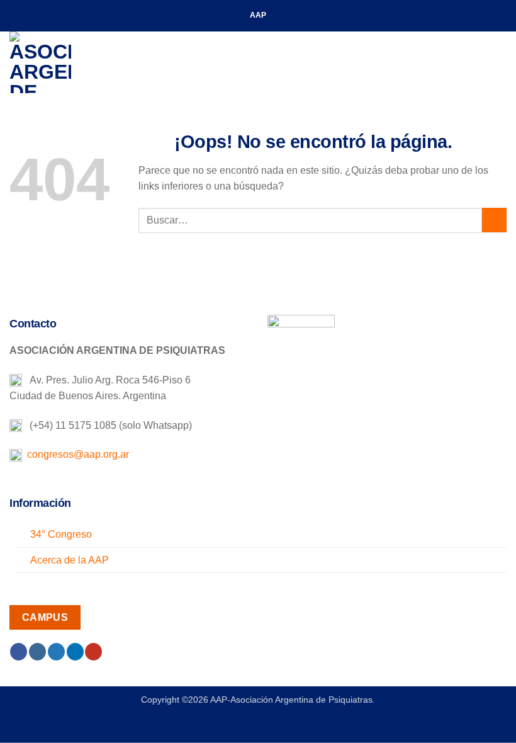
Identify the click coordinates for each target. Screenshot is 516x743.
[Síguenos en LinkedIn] (75, 652)
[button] (499, 62)
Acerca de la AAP (69, 560)
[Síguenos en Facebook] (18, 652)
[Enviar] (494, 220)
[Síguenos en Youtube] (93, 652)
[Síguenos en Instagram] (37, 652)
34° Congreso (61, 534)
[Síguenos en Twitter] (56, 652)
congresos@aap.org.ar (75, 454)
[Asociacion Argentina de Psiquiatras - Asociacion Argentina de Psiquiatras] (72, 62)
